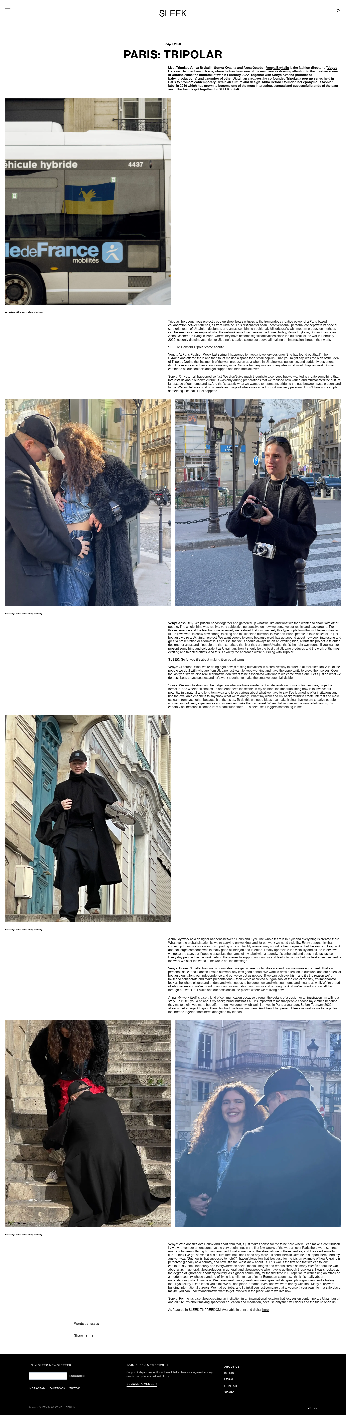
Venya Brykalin (277, 67)
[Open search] (338, 11)
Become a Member (142, 1384)
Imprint (230, 1373)
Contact (231, 1386)
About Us (231, 1366)
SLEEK (173, 14)
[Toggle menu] (7, 9)
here (265, 1309)
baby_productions (182, 78)
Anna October (272, 82)
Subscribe (77, 1376)
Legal (229, 1379)
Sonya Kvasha (283, 75)
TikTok (74, 1388)
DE (315, 1408)
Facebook (57, 1388)
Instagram (37, 1388)
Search (230, 1392)
